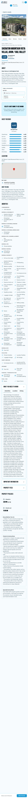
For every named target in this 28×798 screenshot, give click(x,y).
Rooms (20, 39)
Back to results (7, 12)
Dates (5, 90)
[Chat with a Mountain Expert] (26, 2)
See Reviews (11, 58)
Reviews (15, 39)
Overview (5, 38)
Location (15, 391)
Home (3, 43)
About (10, 39)
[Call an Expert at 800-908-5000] (23, 2)
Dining (21, 391)
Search (6, 43)
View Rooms (21, 795)
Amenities (7, 391)
